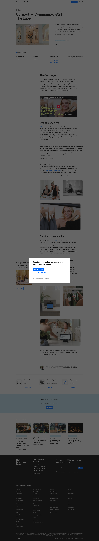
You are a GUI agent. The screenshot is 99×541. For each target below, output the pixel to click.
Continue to (40, 272)
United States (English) (38, 269)
